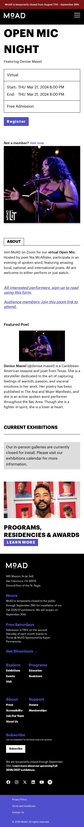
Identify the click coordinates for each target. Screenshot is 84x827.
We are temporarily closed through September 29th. (34, 766)
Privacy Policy (19, 800)
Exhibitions (13, 670)
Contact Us (18, 812)
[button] (77, 15)
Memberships (38, 710)
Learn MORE (21, 542)
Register (16, 121)
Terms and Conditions (23, 806)
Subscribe (15, 748)
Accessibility (14, 710)
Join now (37, 143)
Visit (9, 681)
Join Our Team (15, 716)
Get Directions (22, 651)
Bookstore (35, 676)
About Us (12, 721)
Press (9, 705)
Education (35, 670)
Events (10, 676)
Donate (33, 705)
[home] (14, 15)
